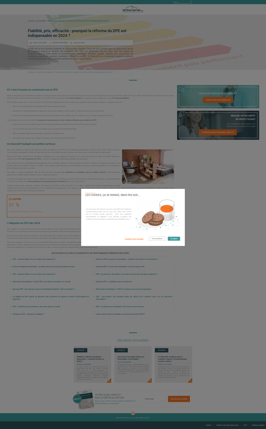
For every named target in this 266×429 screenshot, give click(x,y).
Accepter (174, 239)
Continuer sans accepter (134, 239)
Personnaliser (157, 239)
